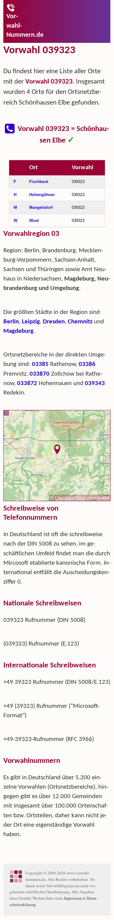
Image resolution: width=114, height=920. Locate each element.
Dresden (54, 322)
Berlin (11, 322)
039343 (95, 383)
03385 (40, 364)
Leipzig (31, 322)
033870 (39, 374)
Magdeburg (18, 331)
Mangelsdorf (41, 207)
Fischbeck (38, 181)
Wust (34, 220)
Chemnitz (80, 322)
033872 (27, 383)
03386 (87, 364)
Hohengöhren (42, 194)
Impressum (73, 898)
